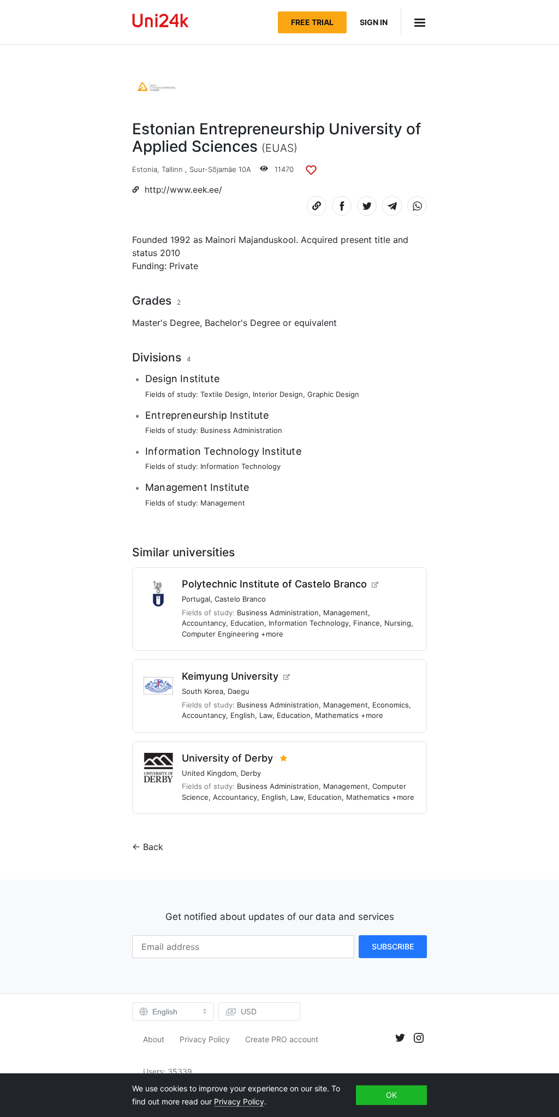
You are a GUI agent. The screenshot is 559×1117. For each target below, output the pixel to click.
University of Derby (227, 758)
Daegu (238, 691)
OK (391, 1095)
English (242, 715)
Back (153, 846)
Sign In (374, 22)
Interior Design (278, 394)
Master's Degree (166, 322)
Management (222, 502)
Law (265, 715)
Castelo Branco (240, 599)
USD (249, 1011)
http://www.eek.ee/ (183, 190)
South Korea (202, 691)
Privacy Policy (205, 1039)
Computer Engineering (220, 633)
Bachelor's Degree (242, 322)
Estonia (144, 169)
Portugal (196, 599)
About (153, 1039)
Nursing (397, 623)
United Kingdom (209, 773)
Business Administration (241, 430)
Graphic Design (333, 394)
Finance (366, 623)
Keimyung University (230, 676)
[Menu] (414, 22)
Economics (390, 704)
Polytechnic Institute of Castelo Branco (274, 584)
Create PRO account (281, 1039)
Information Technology (240, 466)
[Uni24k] (160, 22)
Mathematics (337, 715)
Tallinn (172, 169)
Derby (251, 773)
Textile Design (224, 394)
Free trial (312, 22)
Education (247, 623)
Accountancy (204, 623)
